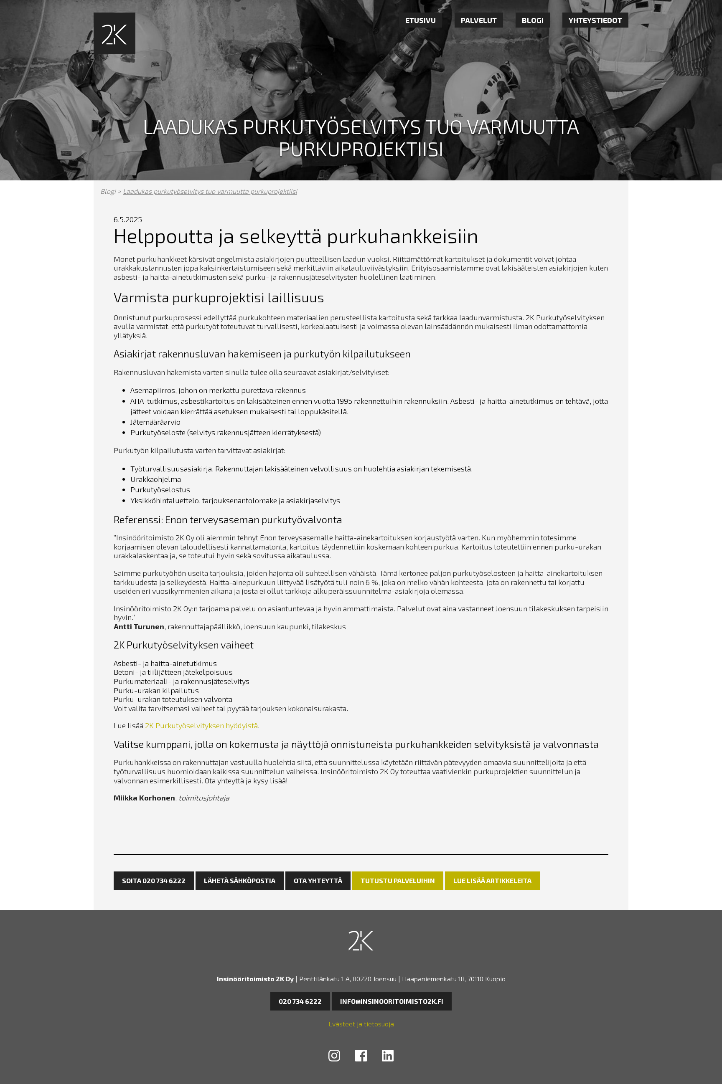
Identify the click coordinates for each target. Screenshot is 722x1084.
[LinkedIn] (387, 1057)
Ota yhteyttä (318, 880)
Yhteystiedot (595, 20)
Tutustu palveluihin (398, 880)
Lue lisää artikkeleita (492, 880)
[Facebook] (361, 1057)
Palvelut (479, 20)
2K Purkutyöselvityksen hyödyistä (201, 725)
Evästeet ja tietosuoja (361, 1024)
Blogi (533, 20)
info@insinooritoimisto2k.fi (391, 1001)
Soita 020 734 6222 (154, 880)
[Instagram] (334, 1057)
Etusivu (420, 20)
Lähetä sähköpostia (239, 880)
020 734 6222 (300, 1001)
